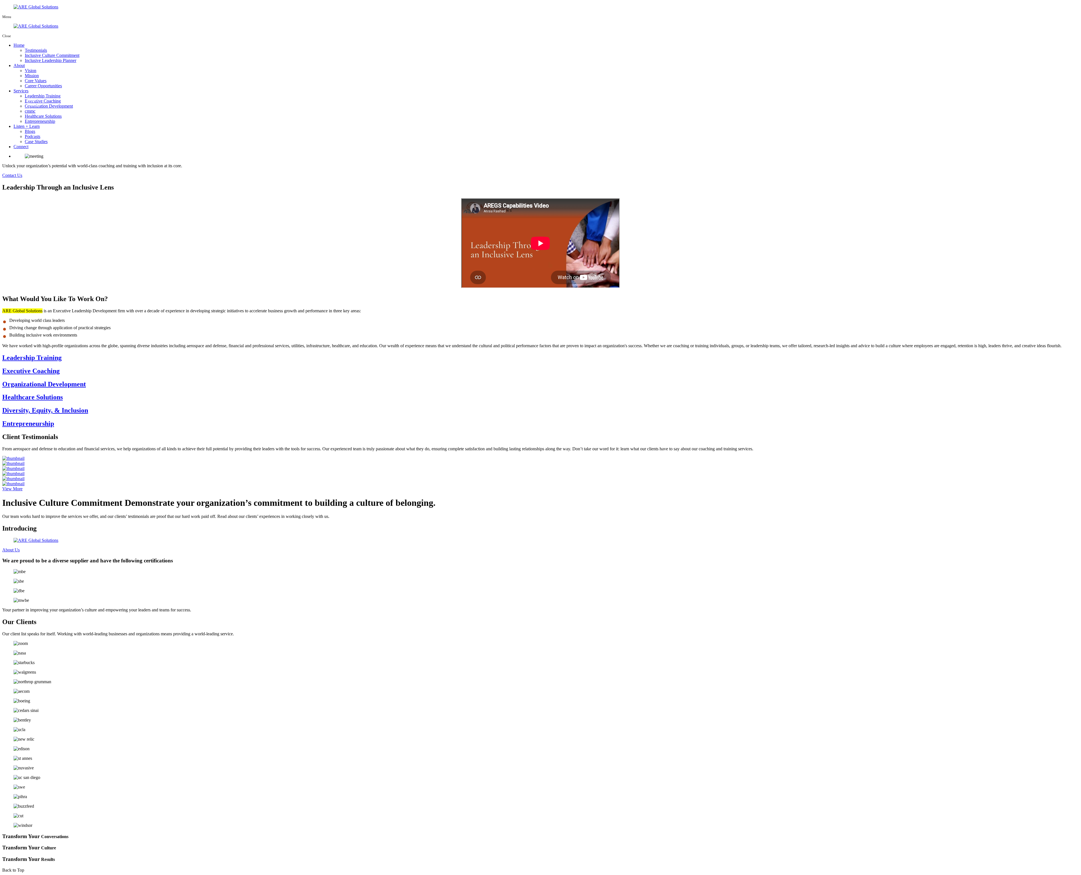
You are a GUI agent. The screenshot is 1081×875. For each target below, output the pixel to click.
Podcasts (32, 136)
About (19, 65)
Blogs (30, 131)
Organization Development (49, 106)
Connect (21, 146)
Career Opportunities (43, 85)
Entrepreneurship (40, 121)
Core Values (35, 80)
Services (21, 90)
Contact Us (12, 175)
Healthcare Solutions (43, 116)
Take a (33, 101)
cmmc (30, 111)
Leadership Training (43, 95)
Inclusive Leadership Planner (50, 60)
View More (12, 488)
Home (19, 45)
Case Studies (36, 141)
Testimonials (36, 50)
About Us (11, 549)
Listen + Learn (27, 126)
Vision (30, 70)
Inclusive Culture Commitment (52, 55)
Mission (32, 75)
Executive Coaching (43, 101)
